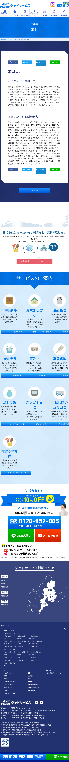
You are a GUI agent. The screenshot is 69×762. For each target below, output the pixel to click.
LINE (56, 62)
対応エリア (31, 673)
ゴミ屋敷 (20, 660)
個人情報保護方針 (33, 684)
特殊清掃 (20, 646)
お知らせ (30, 678)
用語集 (5, 690)
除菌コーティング (35, 660)
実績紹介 (6, 678)
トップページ (7, 673)
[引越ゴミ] (44, 11)
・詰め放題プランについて (53, 673)
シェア (14, 62)
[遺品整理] (54, 11)
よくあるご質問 (8, 684)
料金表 (5, 676)
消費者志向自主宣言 (33, 687)
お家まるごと (8, 657)
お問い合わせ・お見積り (11, 693)
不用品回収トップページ (11, 633)
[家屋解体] (64, 11)
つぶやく (28, 62)
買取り (19, 657)
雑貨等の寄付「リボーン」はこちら (34, 261)
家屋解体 (7, 660)
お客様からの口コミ (9, 681)
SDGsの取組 (31, 690)
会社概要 (30, 676)
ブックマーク (42, 63)
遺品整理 (32, 657)
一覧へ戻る (34, 190)
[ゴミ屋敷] (15, 11)
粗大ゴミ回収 (33, 646)
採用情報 (30, 681)
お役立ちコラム (8, 687)
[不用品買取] (24, 11)
